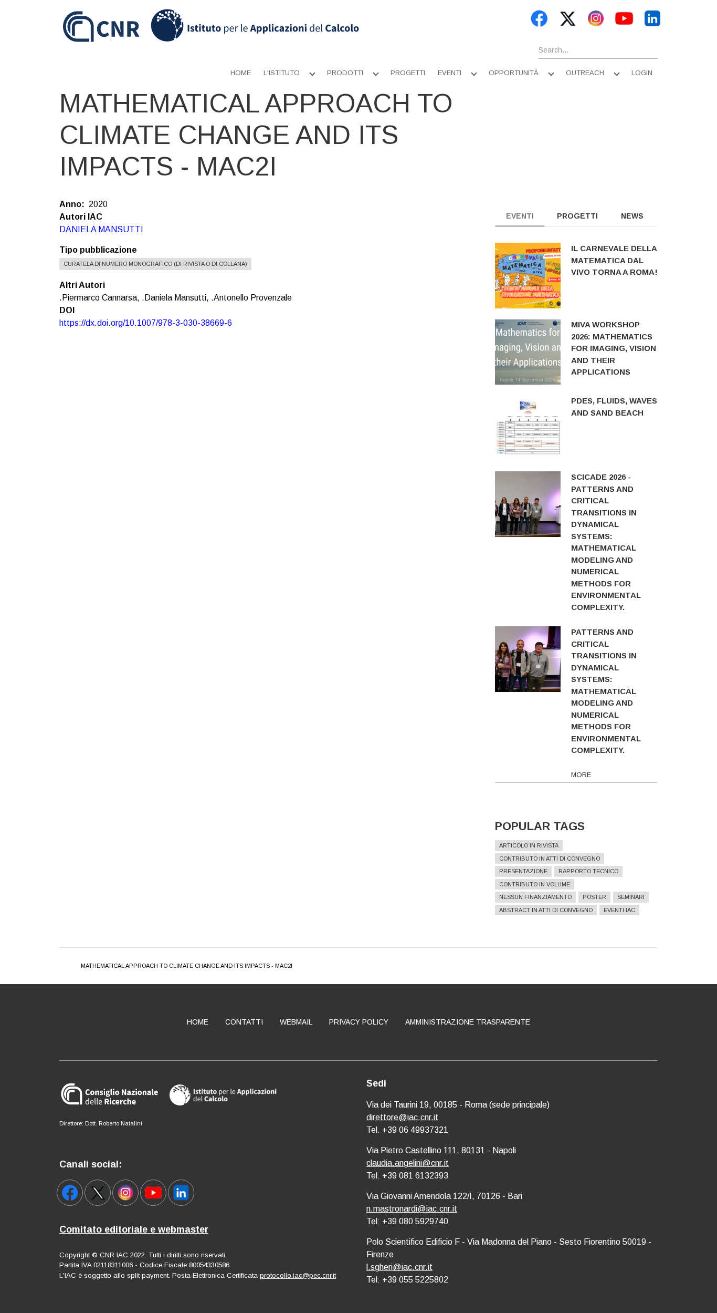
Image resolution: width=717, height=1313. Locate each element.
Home (240, 73)
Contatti (244, 1022)
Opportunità (514, 73)
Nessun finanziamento (535, 897)
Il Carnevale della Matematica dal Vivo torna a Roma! (614, 260)
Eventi (449, 73)
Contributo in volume (534, 884)
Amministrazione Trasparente (467, 1022)
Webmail (296, 1022)
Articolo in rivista (528, 845)
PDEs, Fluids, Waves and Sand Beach (614, 406)
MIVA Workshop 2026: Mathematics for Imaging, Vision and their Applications (613, 348)
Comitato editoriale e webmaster (133, 1229)
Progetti (408, 73)
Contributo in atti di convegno (549, 858)
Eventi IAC (619, 910)
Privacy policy (358, 1022)
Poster (594, 897)
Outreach (585, 73)
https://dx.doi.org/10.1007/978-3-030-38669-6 (145, 322)
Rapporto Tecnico (588, 871)
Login (641, 73)
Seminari (631, 897)
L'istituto (281, 73)
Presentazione (523, 871)
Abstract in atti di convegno (546, 910)
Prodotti (345, 73)
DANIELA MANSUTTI (101, 229)
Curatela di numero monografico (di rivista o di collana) (155, 264)
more (581, 775)
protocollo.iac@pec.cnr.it (298, 1275)
